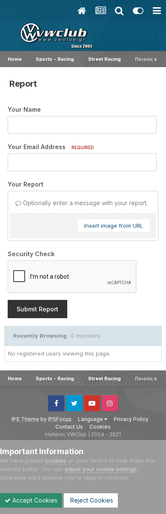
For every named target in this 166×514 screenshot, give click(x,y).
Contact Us (69, 427)
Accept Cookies (34, 500)
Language (91, 419)
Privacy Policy (131, 419)
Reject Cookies (91, 500)
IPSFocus (60, 419)
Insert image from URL (113, 225)
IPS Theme (25, 419)
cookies (55, 460)
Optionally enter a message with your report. (84, 202)
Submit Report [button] (37, 309)
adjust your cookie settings (101, 469)
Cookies (100, 427)
